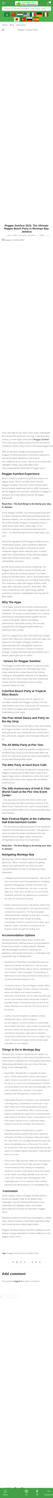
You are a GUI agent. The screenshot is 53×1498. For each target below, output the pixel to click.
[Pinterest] (24, 1262)
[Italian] (46, 14)
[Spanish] (36, 19)
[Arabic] (7, 14)
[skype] (39, 1262)
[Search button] (49, 9)
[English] (26, 14)
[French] (33, 14)
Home (5, 25)
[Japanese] (17, 19)
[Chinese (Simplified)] (13, 14)
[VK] (21, 1262)
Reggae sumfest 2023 (16, 1253)
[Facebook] (17, 1262)
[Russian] (29, 19)
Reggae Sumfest (41, 439)
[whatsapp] (36, 1262)
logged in (18, 1281)
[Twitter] (14, 1262)
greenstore (31, 235)
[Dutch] (20, 14)
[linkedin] (32, 1262)
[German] (39, 14)
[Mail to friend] (28, 1262)
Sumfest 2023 (32, 1253)
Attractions (21, 25)
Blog (12, 25)
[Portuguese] (23, 19)
